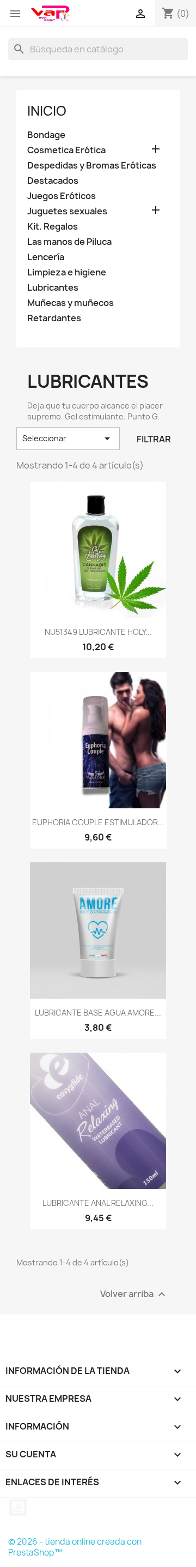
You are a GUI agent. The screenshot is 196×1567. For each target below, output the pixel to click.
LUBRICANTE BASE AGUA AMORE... (98, 1012)
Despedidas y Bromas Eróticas (91, 165)
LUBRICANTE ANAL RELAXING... (98, 1203)
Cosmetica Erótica (66, 150)
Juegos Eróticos (61, 196)
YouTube (18, 1507)
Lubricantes (52, 287)
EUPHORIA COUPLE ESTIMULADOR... (98, 822)
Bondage (46, 135)
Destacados (52, 181)
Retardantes (54, 318)
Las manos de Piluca (69, 242)
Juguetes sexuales (67, 211)
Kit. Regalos (52, 226)
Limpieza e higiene (66, 272)
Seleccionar (68, 438)
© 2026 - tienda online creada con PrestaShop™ (75, 1547)
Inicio (46, 110)
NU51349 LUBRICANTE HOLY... (98, 632)
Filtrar (154, 439)
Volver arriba (134, 1294)
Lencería (45, 257)
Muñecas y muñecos (70, 303)
